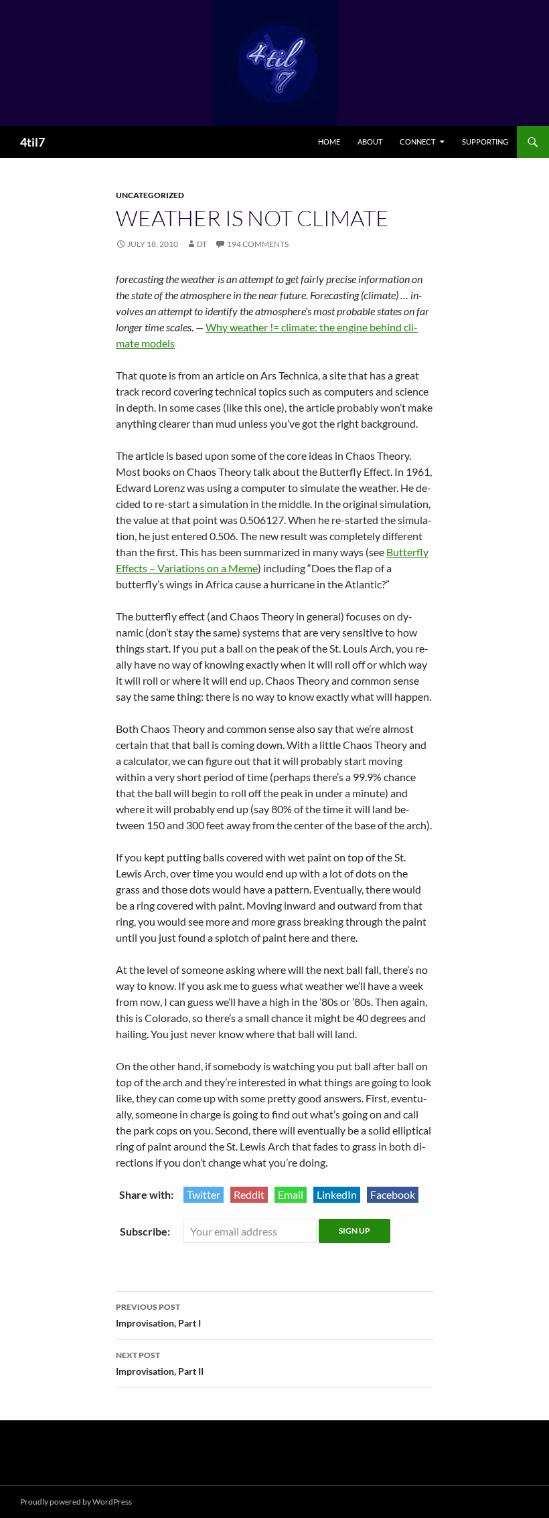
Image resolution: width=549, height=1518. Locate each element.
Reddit (249, 1194)
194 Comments (258, 244)
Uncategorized (150, 195)
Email (290, 1194)
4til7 (32, 142)
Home (329, 141)
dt (202, 244)
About (370, 141)
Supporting (485, 141)
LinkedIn (337, 1194)
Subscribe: (146, 1231)
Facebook (392, 1194)
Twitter (203, 1194)
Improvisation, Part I (158, 1315)
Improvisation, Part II (160, 1363)
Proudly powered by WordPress (76, 1502)
